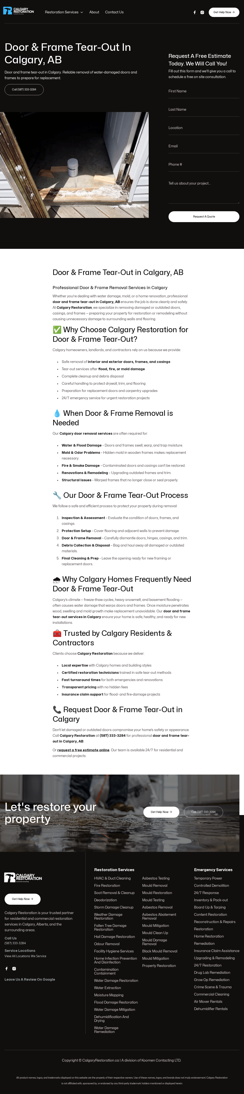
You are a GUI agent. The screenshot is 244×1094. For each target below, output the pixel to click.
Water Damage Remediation (106, 1030)
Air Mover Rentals (208, 1001)
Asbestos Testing (156, 878)
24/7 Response (206, 893)
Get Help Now (224, 12)
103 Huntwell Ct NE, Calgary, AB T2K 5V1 (122, 1072)
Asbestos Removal (157, 907)
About (94, 12)
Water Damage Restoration (116, 980)
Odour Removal (107, 944)
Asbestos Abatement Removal (159, 916)
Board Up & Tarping (210, 907)
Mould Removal (154, 885)
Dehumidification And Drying (111, 1018)
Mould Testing (153, 900)
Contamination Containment (106, 971)
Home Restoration (209, 936)
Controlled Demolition (211, 885)
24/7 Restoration (208, 965)
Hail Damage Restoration (114, 936)
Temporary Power (208, 878)
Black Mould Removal (159, 951)
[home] (21, 12)
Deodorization (105, 900)
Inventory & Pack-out (211, 900)
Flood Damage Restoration (116, 1002)
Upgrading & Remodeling (214, 958)
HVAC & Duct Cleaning (112, 878)
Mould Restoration (157, 893)
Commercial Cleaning (211, 994)
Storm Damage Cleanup (113, 907)
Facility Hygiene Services (114, 951)
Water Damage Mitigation (114, 1009)
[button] (64, 12)
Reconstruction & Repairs (215, 922)
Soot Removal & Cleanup (114, 893)
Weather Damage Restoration (108, 916)
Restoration (203, 929)
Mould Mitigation (155, 925)
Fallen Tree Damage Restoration (110, 927)
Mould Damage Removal (154, 942)
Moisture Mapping (109, 995)
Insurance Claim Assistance (216, 951)
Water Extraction (107, 988)
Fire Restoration (107, 885)
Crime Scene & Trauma (213, 987)
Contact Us (114, 12)
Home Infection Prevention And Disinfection (115, 960)
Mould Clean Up (155, 933)
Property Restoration (159, 965)
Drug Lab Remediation (212, 972)
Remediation (204, 943)
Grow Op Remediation (212, 980)
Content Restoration (210, 914)
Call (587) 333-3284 (24, 89)
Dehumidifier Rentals (211, 1009)
